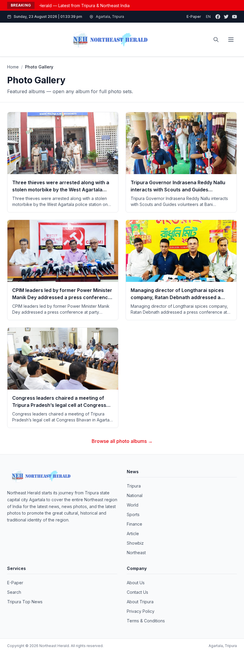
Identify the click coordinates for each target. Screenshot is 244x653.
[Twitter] (226, 16)
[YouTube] (234, 16)
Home (13, 66)
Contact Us (137, 592)
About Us (136, 582)
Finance (134, 524)
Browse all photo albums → (122, 441)
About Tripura (140, 601)
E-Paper (194, 16)
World (132, 504)
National (135, 495)
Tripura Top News (25, 601)
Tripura (134, 485)
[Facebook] (217, 16)
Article (133, 533)
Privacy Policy (140, 611)
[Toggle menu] (231, 40)
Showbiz (135, 543)
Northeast (136, 552)
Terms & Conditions (146, 620)
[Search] (216, 39)
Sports (133, 514)
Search (14, 592)
